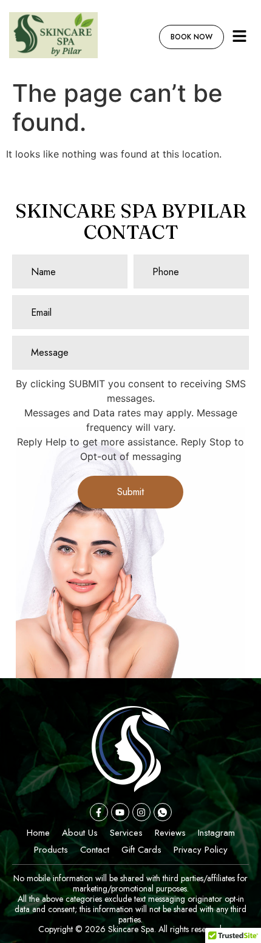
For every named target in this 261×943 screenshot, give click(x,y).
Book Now (191, 37)
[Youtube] (120, 812)
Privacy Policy (201, 849)
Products (51, 849)
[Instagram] (141, 812)
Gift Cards (141, 849)
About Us (80, 832)
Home (38, 832)
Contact (94, 849)
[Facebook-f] (99, 812)
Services (126, 832)
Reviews (170, 832)
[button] (240, 37)
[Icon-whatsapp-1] (163, 812)
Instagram (216, 832)
